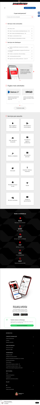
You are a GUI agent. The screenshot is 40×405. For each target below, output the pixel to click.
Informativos (9, 333)
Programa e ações (9, 354)
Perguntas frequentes (9, 342)
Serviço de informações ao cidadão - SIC (13, 364)
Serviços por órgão (9, 349)
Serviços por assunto (9, 347)
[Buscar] (32, 17)
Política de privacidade (10, 389)
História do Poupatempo (10, 374)
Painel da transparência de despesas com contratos (15, 358)
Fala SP (7, 381)
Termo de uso (8, 387)
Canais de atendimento (10, 338)
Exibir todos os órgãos (20, 108)
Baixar (37, 402)
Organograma (8, 376)
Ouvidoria (7, 340)
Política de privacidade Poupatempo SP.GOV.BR (14, 367)
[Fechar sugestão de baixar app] (1, 401)
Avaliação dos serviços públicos (11, 356)
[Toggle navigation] (4, 7)
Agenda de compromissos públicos (12, 378)
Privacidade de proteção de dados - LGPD (13, 365)
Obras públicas (8, 362)
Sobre (7, 373)
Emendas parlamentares (10, 360)
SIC (6, 385)
